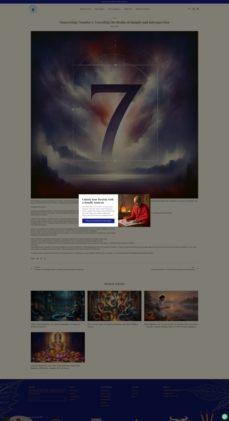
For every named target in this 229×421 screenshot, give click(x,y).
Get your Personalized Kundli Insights (98, 221)
